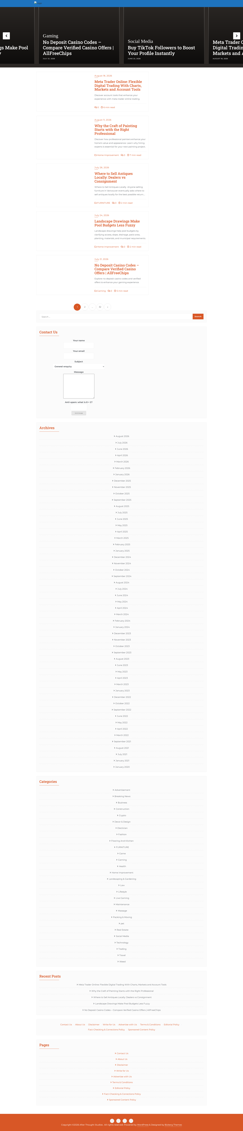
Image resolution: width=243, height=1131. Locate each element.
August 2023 (122, 658)
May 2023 (122, 671)
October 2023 (122, 646)
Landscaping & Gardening (122, 879)
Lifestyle (122, 891)
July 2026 (122, 442)
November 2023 (122, 639)
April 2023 (122, 678)
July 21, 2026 (101, 259)
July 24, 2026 (101, 215)
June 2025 (122, 519)
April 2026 (122, 455)
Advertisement (122, 790)
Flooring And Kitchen (122, 841)
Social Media (55, 41)
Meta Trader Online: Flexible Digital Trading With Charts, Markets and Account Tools (159, 47)
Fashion (122, 834)
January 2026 (122, 474)
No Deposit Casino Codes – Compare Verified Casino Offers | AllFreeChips (116, 269)
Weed (122, 961)
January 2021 (122, 760)
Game (122, 853)
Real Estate (122, 929)
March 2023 (122, 684)
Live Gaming (122, 898)
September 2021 (122, 741)
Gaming (101, 291)
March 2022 (122, 735)
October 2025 (122, 493)
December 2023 (122, 633)
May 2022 (122, 722)
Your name (79, 340)
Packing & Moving (122, 917)
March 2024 (122, 614)
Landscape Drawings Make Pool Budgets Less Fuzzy (117, 223)
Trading (122, 949)
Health (122, 866)
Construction (122, 809)
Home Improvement (108, 155)
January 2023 (122, 690)
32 (100, 307)
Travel (122, 955)
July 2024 (122, 588)
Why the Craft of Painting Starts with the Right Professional (115, 129)
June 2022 (122, 716)
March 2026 (122, 461)
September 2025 (122, 500)
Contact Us (66, 1024)
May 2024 (122, 601)
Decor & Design (122, 821)
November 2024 (122, 563)
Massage (122, 910)
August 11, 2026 (102, 119)
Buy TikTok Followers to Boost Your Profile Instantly (76, 50)
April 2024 (122, 608)
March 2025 (122, 538)
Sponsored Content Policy (141, 1029)
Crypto (122, 815)
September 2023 (122, 652)
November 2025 (122, 487)
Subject (79, 361)
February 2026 (122, 468)
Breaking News (122, 796)
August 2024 (122, 582)
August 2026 (122, 436)
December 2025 (122, 480)
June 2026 (122, 449)
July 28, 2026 (101, 167)
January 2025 (122, 550)
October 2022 (122, 703)
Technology (122, 942)
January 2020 (122, 767)
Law (122, 885)
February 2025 (122, 544)
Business (122, 802)
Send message (79, 413)
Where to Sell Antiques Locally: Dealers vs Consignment (113, 177)
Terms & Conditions (150, 1024)
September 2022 (122, 709)
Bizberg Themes (173, 1124)
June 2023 (122, 665)
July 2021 (122, 754)
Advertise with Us (128, 1024)
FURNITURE (103, 203)
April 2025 (122, 531)
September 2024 (122, 576)
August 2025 (122, 506)
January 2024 (122, 627)
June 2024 (122, 595)
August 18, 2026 (103, 75)
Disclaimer (93, 1024)
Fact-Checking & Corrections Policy (106, 1029)
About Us (80, 1024)
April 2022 (122, 728)
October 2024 (122, 570)
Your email (79, 351)
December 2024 (122, 557)
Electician (122, 828)
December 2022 (122, 697)
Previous (6, 35)
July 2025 (122, 512)
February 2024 (122, 620)
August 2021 (122, 748)
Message (79, 372)
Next (236, 35)
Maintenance (122, 904)
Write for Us (109, 1024)
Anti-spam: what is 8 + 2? (79, 402)
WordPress (142, 1124)
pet (122, 923)
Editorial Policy (171, 1024)
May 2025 (122, 525)
